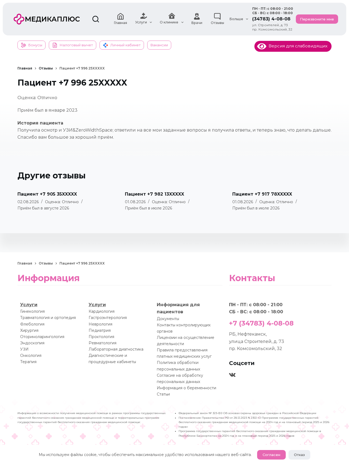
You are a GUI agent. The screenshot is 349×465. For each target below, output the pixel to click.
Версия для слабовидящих (296, 45)
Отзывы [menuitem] (217, 23)
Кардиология (102, 311)
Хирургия (29, 330)
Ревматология (102, 343)
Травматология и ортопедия (48, 317)
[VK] (232, 375)
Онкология (30, 355)
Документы (168, 318)
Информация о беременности (186, 387)
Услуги (28, 304)
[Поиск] (95, 19)
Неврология (100, 324)
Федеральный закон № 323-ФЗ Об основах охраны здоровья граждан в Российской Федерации (247, 413)
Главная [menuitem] (120, 23)
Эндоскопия (32, 343)
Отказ (299, 454)
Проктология (101, 336)
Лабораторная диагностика (116, 349)
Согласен (271, 454)
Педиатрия (100, 330)
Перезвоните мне (317, 19)
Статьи (163, 394)
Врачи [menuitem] (196, 23)
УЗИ (24, 349)
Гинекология (32, 311)
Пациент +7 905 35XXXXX (47, 194)
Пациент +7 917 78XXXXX (262, 194)
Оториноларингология (42, 336)
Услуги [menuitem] (141, 22)
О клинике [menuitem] (169, 22)
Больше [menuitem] (236, 19)
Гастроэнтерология (108, 317)
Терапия (28, 361)
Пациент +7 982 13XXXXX (154, 194)
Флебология (32, 324)
